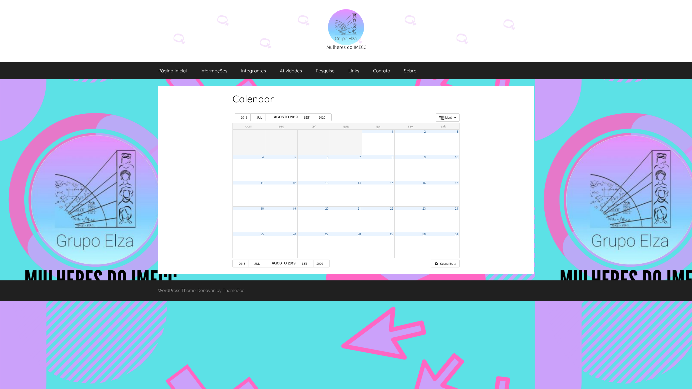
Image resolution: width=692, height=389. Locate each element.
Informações (214, 70)
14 (359, 183)
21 (359, 208)
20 (326, 208)
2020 (322, 117)
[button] (445, 263)
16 (424, 183)
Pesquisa (325, 70)
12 (294, 183)
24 (456, 208)
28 (359, 234)
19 (294, 208)
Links (353, 70)
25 (262, 234)
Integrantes (253, 70)
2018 (244, 117)
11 (262, 183)
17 (456, 183)
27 (326, 234)
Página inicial (172, 70)
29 (391, 234)
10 (456, 157)
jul (259, 117)
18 (262, 208)
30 (424, 234)
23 (424, 208)
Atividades (291, 70)
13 (326, 183)
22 (391, 208)
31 (456, 234)
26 (294, 234)
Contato (381, 70)
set (307, 117)
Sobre (410, 70)
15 (391, 183)
